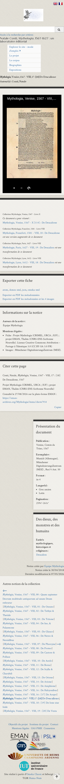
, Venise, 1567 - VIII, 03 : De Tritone (28, 619)
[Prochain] (56, 143)
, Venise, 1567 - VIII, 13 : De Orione (28, 677)
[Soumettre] (59, 29)
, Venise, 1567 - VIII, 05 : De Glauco (28, 631)
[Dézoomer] (13, 103)
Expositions (15, 69)
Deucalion (41, 554)
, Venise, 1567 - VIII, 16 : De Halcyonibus (30, 690)
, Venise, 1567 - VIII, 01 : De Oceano (28, 606)
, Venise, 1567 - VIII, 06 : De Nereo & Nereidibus (28, 638)
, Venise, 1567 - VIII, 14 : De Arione (27, 681)
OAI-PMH (36, 728)
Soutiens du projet (39, 724)
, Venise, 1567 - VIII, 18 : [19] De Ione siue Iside (31, 705)
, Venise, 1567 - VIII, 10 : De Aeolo (28, 660)
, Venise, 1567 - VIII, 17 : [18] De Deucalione (31, 698)
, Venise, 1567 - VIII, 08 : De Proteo (27, 648)
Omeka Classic (34, 774)
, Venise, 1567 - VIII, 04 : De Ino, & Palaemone (27, 625)
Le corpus (14, 60)
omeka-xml (34, 289)
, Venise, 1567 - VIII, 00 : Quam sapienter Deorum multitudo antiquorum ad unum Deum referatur (30, 598)
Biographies (15, 65)
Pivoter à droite (29, 188)
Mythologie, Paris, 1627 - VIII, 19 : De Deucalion (28, 247)
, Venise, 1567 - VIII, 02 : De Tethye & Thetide (28, 613)
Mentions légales (20, 728)
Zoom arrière (21, 188)
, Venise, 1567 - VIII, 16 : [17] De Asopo (29, 694)
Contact (54, 724)
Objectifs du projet (18, 724)
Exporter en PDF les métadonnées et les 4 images (28, 299)
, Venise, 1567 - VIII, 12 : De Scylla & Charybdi (28, 671)
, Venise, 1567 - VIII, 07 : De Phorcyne (29, 644)
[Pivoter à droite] (19, 103)
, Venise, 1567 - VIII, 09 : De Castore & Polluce (29, 654)
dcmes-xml (15, 289)
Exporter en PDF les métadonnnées (21, 295)
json (24, 289)
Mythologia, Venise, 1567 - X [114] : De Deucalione (30, 222)
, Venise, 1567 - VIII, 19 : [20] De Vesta (30, 711)
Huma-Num (35, 778)
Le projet (14, 55)
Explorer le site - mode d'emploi (21, 48)
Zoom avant (14, 188)
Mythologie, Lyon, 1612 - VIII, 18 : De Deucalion (28, 262)
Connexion (49, 728)
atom (5, 289)
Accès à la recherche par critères (16, 34)
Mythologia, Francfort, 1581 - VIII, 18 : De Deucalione (31, 233)
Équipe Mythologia (54, 566)
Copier (57, 407)
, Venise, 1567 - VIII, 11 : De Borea (26, 665)
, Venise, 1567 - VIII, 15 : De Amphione (29, 686)
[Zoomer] (8, 103)
